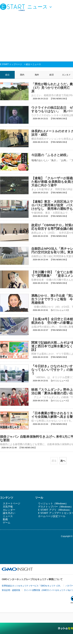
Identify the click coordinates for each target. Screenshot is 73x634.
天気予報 (8, 506)
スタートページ (11, 503)
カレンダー (9, 509)
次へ (62, 460)
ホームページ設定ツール (51, 516)
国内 (22, 75)
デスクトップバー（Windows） (55, 506)
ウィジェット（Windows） (53, 503)
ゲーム (6, 522)
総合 (28, 64)
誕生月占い (9, 513)
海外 (37, 75)
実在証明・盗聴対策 (11, 590)
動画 (5, 519)
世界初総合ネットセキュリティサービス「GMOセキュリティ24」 (32, 586)
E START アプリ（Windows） (55, 509)
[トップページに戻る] (13, 7)
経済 (51, 75)
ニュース (36, 64)
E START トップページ (11, 64)
